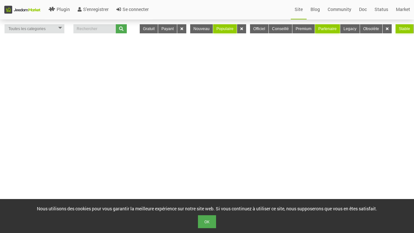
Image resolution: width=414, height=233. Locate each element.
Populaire (225, 29)
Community (339, 9)
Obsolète (371, 29)
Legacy (349, 29)
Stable (404, 29)
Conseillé (280, 29)
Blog (315, 9)
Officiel (259, 29)
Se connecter (136, 9)
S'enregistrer (96, 9)
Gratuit (149, 29)
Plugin (63, 9)
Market (403, 9)
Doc (363, 9)
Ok (207, 221)
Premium (303, 29)
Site (299, 9)
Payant (167, 29)
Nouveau (201, 29)
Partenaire (327, 29)
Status (381, 9)
